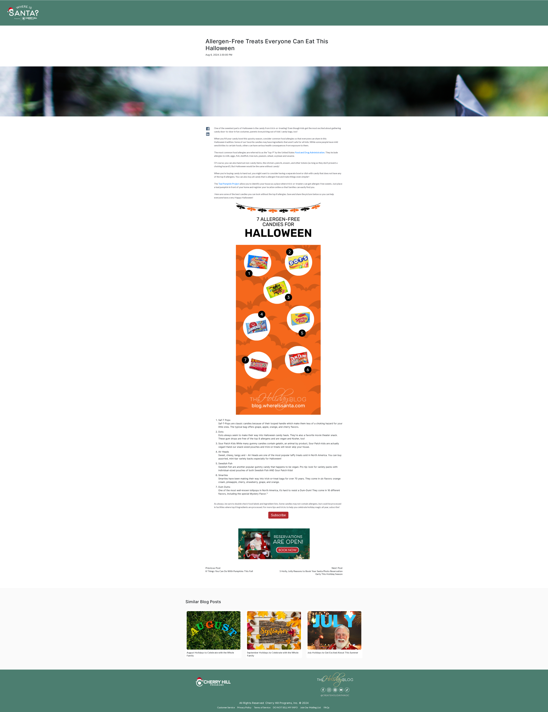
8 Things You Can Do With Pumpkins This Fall (229, 571)
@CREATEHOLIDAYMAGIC (335, 695)
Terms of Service (262, 707)
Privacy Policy (244, 707)
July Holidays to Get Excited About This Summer (333, 652)
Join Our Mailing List (310, 707)
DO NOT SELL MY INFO (285, 707)
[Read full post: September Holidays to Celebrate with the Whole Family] (274, 630)
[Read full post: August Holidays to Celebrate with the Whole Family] (213, 630)
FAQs (326, 707)
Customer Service (226, 707)
